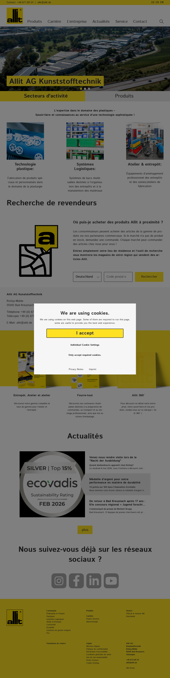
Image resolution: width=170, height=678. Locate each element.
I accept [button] (85, 333)
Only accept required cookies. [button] (85, 355)
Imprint (92, 369)
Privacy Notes (76, 369)
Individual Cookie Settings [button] (85, 345)
